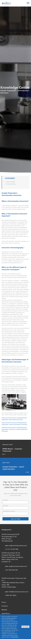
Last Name (5, 505)
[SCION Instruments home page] (6, 4)
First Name (5, 500)
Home (4, 602)
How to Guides (11, 181)
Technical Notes (11, 184)
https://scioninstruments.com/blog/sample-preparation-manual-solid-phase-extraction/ (14, 423)
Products (5, 606)
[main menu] (28, 3)
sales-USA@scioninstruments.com (16, 592)
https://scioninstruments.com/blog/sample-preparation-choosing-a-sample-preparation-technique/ (15, 429)
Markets (4, 610)
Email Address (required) (8, 511)
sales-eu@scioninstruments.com (16, 546)
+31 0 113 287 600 (11, 549)
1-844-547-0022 (10, 595)
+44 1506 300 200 (11, 570)
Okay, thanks (25, 626)
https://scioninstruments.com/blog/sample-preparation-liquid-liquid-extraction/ (14, 418)
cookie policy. (15, 637)
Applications (6, 613)
